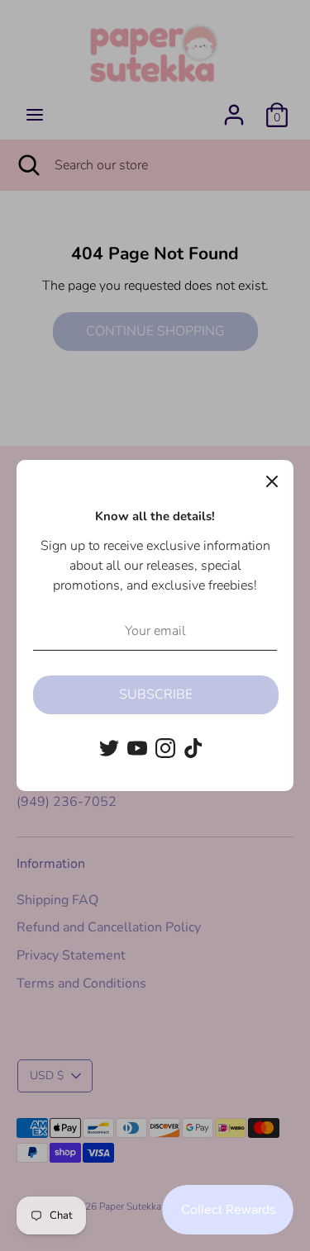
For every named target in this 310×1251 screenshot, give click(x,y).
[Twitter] (109, 748)
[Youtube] (137, 748)
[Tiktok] (193, 748)
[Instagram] (165, 748)
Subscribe (156, 694)
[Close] (272, 481)
